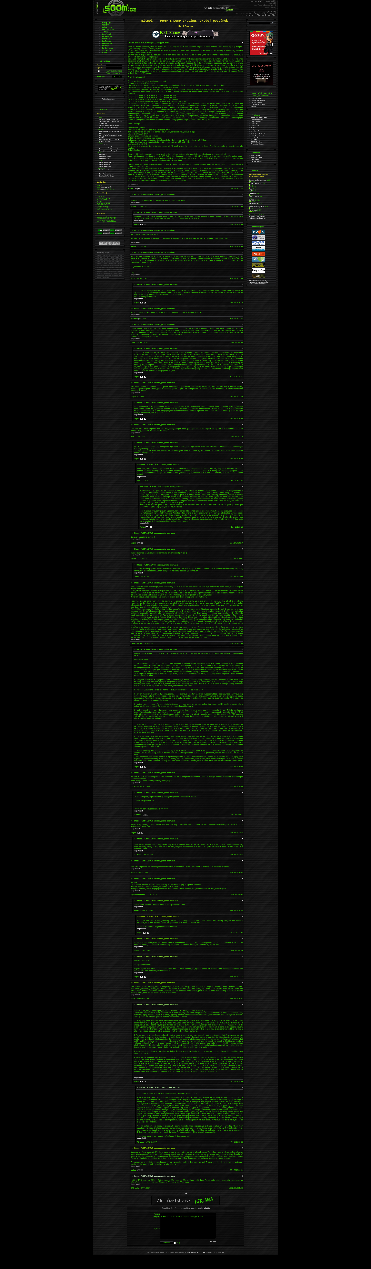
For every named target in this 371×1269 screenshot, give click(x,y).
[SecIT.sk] (258, 261)
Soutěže (254, 132)
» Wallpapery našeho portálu (258, 282)
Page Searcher (256, 121)
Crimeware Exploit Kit (106, 156)
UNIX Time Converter (258, 136)
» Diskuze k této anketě (257, 216)
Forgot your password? (114, 73)
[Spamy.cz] (258, 255)
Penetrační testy (256, 157)
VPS (250, 190)
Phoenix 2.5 (103, 154)
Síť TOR (251, 200)
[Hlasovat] (250, 182)
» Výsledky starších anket (257, 218)
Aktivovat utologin (114, 71)
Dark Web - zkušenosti (106, 174)
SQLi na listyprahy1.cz (106, 162)
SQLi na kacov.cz (105, 166)
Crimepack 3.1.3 (104, 158)
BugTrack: (100, 160)
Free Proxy (252, 193)
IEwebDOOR (255, 140)
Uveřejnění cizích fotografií (108, 151)
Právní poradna (256, 155)
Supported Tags (106, 186)
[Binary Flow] (258, 266)
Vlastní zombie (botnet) (256, 206)
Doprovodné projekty (258, 104)
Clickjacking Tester (257, 119)
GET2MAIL (254, 124)
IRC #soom (206, 1253)
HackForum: (101, 168)
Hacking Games (256, 138)
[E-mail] (136, 188)
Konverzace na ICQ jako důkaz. (110, 149)
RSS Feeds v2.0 (106, 187)
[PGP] (139, 188)
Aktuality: (100, 129)
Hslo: (100, 68)
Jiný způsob (253, 210)
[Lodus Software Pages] (258, 250)
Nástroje (254, 106)
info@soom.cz (193, 1253)
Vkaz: (157, 1229)
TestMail (253, 128)
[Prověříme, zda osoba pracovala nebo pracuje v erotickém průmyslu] (261, 85)
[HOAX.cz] (258, 233)
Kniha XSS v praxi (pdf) (259, 117)
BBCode (213, 1242)
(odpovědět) (133, 185)
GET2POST (255, 126)
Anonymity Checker (257, 144)
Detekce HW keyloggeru (107, 176)
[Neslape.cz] (258, 244)
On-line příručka (256, 98)
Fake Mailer (255, 159)
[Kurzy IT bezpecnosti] (261, 54)
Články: (99, 117)
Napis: (156, 1217)
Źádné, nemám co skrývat (257, 180)
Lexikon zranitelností (258, 100)
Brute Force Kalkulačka (259, 134)
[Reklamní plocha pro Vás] (185, 1204)
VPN (250, 186)
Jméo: (157, 1214)
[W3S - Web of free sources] (258, 277)
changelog (219, 1253)
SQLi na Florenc (104, 164)
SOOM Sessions (256, 142)
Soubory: (100, 152)
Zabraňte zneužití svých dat (108, 119)
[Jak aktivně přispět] (109, 90)
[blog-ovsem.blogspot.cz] (258, 272)
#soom (102, 189)
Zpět (185, 1193)
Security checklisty (257, 102)
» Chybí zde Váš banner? (257, 283)
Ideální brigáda (204, 1208)
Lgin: (100, 65)
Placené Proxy (254, 196)
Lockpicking (255, 130)
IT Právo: (100, 143)
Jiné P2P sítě (253, 203)
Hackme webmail (256, 161)
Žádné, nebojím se (255, 183)
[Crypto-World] (258, 239)
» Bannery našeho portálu (257, 280)
